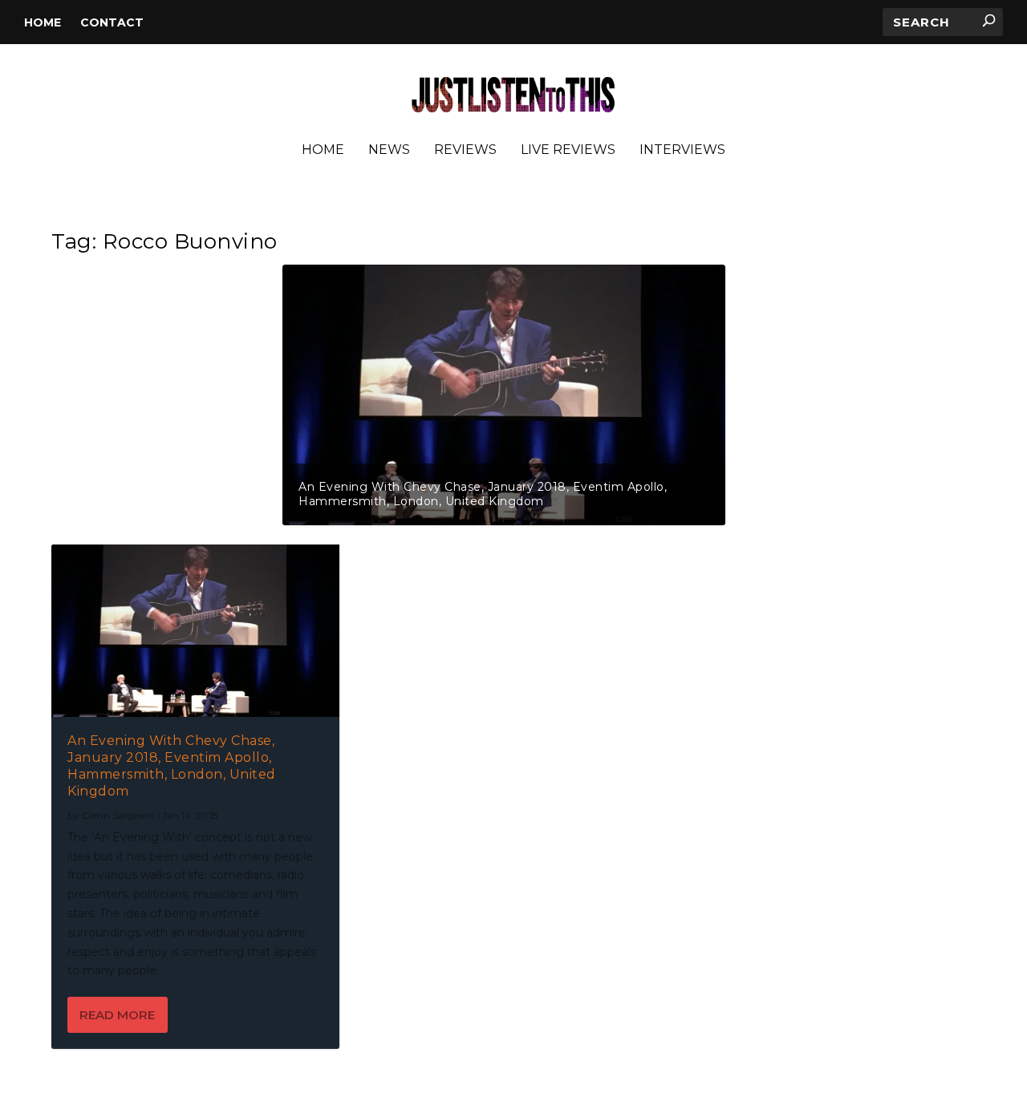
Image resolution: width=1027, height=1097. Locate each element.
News (389, 150)
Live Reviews (568, 150)
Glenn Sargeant (118, 815)
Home (42, 22)
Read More (117, 1014)
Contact (112, 22)
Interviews (682, 150)
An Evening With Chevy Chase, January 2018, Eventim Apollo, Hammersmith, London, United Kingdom (482, 494)
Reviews (465, 150)
